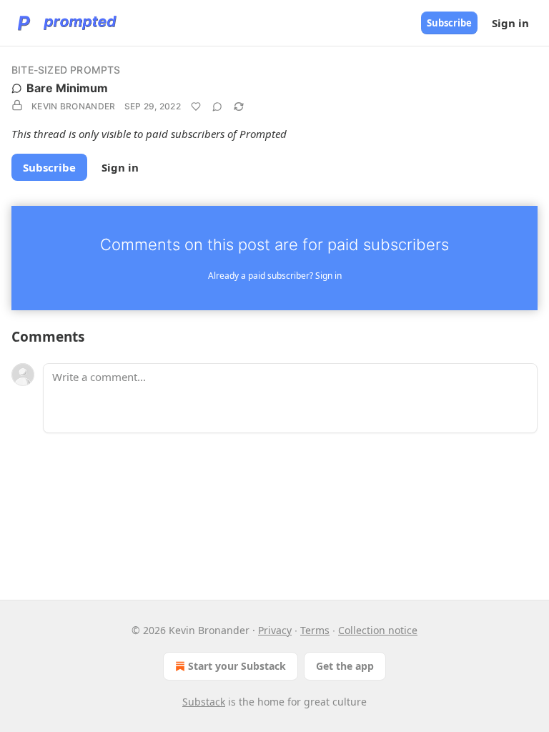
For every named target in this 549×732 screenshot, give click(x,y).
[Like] (196, 106)
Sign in (510, 23)
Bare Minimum (67, 88)
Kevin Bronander (73, 106)
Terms (315, 630)
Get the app (345, 666)
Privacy (275, 630)
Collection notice (377, 630)
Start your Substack (237, 666)
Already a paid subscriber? (275, 275)
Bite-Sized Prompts (66, 70)
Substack (203, 701)
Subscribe (449, 22)
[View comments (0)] (217, 106)
